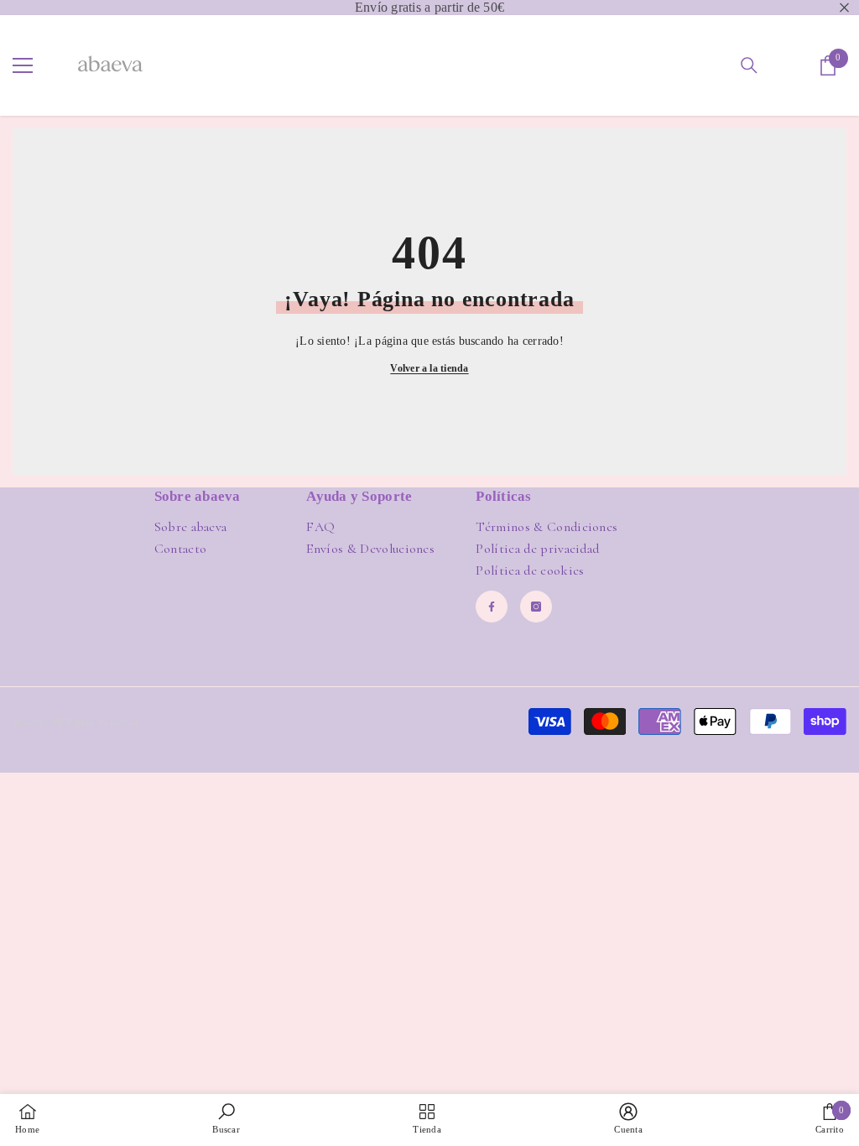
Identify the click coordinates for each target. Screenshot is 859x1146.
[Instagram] (536, 606)
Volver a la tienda (429, 368)
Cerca (844, 8)
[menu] (23, 65)
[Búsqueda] (749, 65)
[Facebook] (492, 606)
